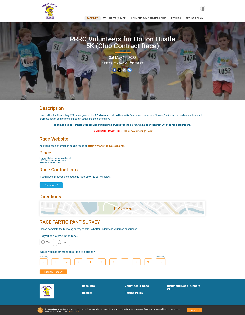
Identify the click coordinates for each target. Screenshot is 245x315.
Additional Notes (52, 272)
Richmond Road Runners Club (148, 18)
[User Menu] (202, 8)
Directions (138, 62)
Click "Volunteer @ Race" (138, 131)
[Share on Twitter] (119, 70)
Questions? (51, 185)
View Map (125, 208)
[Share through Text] (129, 70)
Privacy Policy (73, 311)
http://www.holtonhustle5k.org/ (105, 145)
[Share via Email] (124, 70)
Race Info (92, 18)
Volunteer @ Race (114, 18)
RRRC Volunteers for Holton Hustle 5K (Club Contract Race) (122, 42)
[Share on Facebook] (114, 70)
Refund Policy (194, 18)
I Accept (194, 310)
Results (176, 18)
